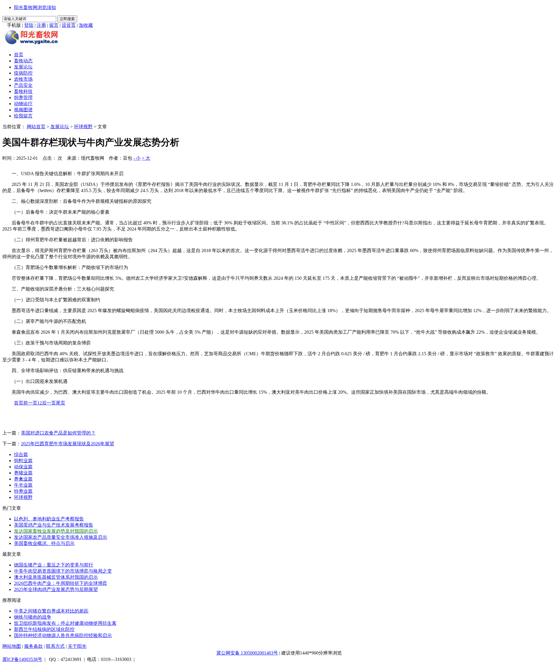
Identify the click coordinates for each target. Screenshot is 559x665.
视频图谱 (23, 109)
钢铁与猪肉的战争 (32, 617)
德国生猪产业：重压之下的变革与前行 (53, 564)
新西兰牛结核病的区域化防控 (44, 629)
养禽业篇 (23, 478)
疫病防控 (23, 73)
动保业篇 (23, 466)
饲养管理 (23, 97)
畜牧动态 (23, 60)
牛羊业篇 (23, 485)
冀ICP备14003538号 (22, 659)
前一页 (30, 402)
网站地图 (11, 646)
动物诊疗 (23, 103)
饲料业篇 (23, 460)
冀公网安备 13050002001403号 (247, 652)
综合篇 (21, 454)
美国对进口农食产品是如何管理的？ (58, 432)
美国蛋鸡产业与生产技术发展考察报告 (53, 524)
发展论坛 (23, 66)
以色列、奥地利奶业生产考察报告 (49, 518)
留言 (54, 25)
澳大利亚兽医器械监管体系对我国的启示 (56, 577)
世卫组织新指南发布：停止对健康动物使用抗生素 (65, 623)
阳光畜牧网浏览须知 (35, 7)
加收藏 (86, 25)
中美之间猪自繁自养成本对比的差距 (51, 610)
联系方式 (55, 646)
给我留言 (23, 115)
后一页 (49, 402)
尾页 (60, 402)
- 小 (137, 158)
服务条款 (33, 646)
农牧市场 (23, 79)
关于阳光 (77, 646)
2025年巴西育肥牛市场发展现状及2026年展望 (67, 443)
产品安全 (23, 85)
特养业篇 (23, 491)
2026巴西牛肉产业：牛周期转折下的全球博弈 (60, 583)
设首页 (69, 25)
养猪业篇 (23, 472)
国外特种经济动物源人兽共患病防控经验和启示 (63, 635)
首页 (18, 54)
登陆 (28, 25)
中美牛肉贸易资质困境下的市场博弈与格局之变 (63, 571)
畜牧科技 (23, 91)
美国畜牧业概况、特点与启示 (44, 543)
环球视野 (83, 126)
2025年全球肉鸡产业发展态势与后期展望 (56, 589)
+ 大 (146, 158)
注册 (41, 25)
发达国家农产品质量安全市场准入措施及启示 (60, 537)
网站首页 (36, 126)
